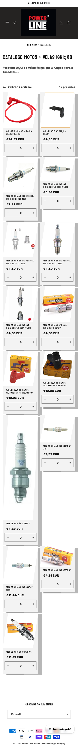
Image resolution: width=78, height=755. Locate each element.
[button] (7, 23)
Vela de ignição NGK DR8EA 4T (57, 570)
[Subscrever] (67, 714)
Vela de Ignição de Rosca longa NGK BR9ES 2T (55, 327)
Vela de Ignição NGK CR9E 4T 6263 (19, 589)
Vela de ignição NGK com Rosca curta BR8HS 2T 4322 (18, 327)
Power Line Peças (31, 743)
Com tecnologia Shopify (53, 743)
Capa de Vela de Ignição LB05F (54, 133)
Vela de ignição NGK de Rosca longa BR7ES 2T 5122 (20, 262)
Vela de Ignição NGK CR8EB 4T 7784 (57, 448)
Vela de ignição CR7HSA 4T (18, 524)
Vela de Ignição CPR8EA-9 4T (19, 652)
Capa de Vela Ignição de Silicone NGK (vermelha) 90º (19, 391)
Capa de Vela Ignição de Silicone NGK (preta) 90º (54, 384)
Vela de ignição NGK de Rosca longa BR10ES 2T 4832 (20, 197)
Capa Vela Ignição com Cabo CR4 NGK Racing (19, 133)
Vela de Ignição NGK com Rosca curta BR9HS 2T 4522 (55, 186)
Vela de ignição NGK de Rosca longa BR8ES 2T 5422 (57, 262)
